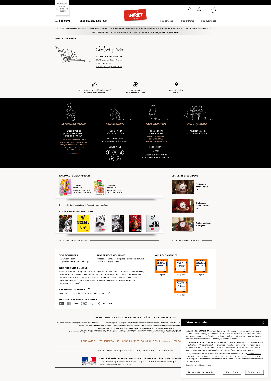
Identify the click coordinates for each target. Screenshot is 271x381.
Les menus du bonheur (93, 21)
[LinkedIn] (118, 158)
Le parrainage (83, 262)
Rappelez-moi (156, 147)
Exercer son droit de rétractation (180, 326)
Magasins (101, 259)
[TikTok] (121, 152)
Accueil (58, 38)
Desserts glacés (124, 277)
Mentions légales (111, 323)
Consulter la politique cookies (198, 365)
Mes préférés (187, 21)
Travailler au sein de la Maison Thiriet (197, 132)
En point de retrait (67, 262)
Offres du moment (67, 271)
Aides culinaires (95, 277)
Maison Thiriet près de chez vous (115, 132)
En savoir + (107, 303)
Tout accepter (255, 372)
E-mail (156, 151)
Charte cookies (153, 323)
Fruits (106, 277)
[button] (199, 9)
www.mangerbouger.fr (176, 341)
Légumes (137, 274)
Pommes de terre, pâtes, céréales (73, 277)
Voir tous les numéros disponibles (73, 240)
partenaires (247, 331)
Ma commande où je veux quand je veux (114, 140)
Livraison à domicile (135, 259)
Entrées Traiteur (112, 271)
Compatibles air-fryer (86, 271)
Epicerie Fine (102, 280)
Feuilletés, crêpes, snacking (132, 271)
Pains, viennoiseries (67, 280)
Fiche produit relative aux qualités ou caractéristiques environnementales (140, 326)
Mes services (166, 21)
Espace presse (70, 38)
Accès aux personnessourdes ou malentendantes (156, 156)
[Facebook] (108, 152)
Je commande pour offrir (108, 262)
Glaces (113, 277)
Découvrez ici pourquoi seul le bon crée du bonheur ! (73, 133)
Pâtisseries (137, 277)
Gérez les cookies (140, 323)
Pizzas (62, 274)
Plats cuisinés (88, 274)
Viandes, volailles (124, 274)
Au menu (63, 293)
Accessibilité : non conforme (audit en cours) (95, 326)
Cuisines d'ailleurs (73, 274)
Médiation (164, 323)
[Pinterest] (111, 158)
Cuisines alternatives (86, 280)
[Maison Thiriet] (135, 15)
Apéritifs (100, 271)
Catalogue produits (126, 323)
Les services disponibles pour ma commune (82, 323)
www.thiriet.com (230, 331)
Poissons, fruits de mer (106, 274)
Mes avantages (208, 21)
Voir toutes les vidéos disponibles (186, 240)
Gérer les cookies (254, 354)
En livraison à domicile (68, 259)
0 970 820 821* (156, 133)
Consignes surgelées (116, 259)
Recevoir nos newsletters (97, 205)
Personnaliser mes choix (200, 372)
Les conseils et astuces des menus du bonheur (90, 293)
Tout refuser (232, 372)
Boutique (131, 280)
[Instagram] (114, 152)
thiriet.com (61, 323)
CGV (101, 323)
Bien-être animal (176, 323)
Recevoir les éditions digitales (71, 205)
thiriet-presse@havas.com (109, 66)
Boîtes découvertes (117, 280)
